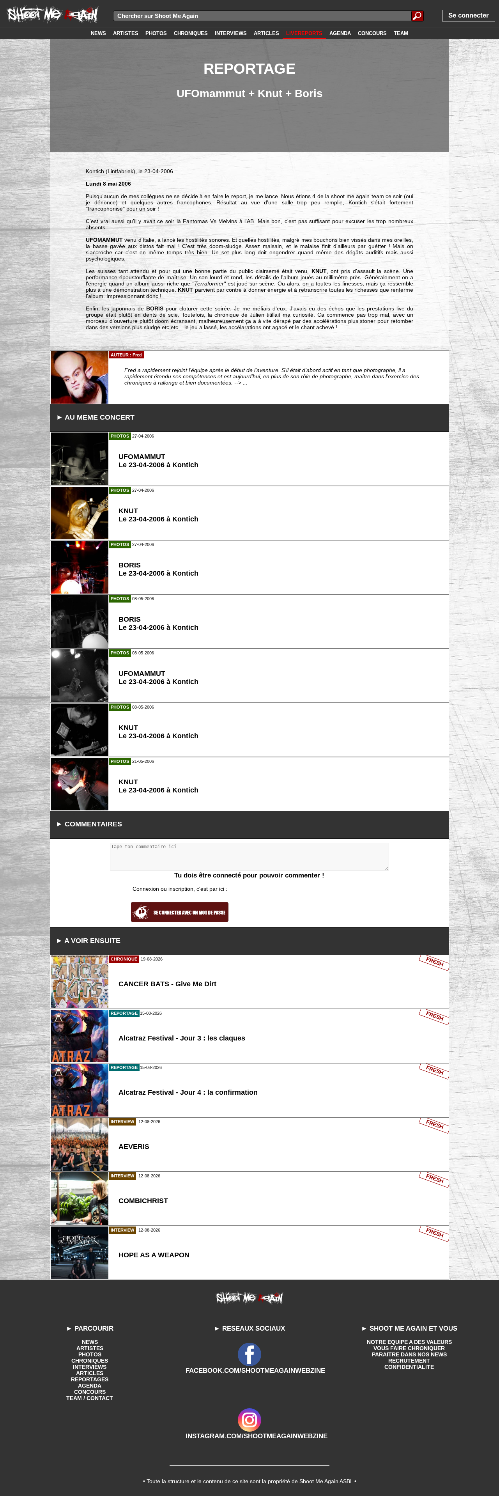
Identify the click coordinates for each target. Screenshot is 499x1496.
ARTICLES (89, 1373)
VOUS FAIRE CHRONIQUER (409, 1348)
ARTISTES (89, 1348)
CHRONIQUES (89, 1361)
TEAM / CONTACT (89, 1398)
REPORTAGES (89, 1379)
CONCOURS (90, 1392)
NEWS (90, 1342)
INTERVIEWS (89, 1367)
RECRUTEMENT (409, 1361)
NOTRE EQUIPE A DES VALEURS (409, 1342)
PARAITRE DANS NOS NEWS (409, 1354)
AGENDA (89, 1386)
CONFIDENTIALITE (409, 1367)
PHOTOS (89, 1354)
